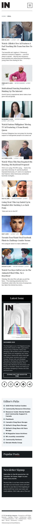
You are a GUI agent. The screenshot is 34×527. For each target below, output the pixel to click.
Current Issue (23, 517)
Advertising (14, 520)
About (7, 520)
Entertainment (20, 83)
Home (4, 16)
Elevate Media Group (14, 443)
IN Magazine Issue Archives (16, 433)
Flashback (10, 419)
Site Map (10, 517)
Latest (13, 40)
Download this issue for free (17, 375)
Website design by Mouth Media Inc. (11, 523)
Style (12, 121)
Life (18, 40)
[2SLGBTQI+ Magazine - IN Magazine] (6, 5)
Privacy (16, 517)
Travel (29, 518)
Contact (20, 520)
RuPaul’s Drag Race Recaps (16, 425)
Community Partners (14, 439)
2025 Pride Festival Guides (16, 406)
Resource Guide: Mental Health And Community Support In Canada (18, 414)
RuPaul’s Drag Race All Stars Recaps (17, 429)
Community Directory (8, 518)
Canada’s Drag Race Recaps (16, 422)
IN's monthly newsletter (15, 436)
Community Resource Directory (18, 409)
